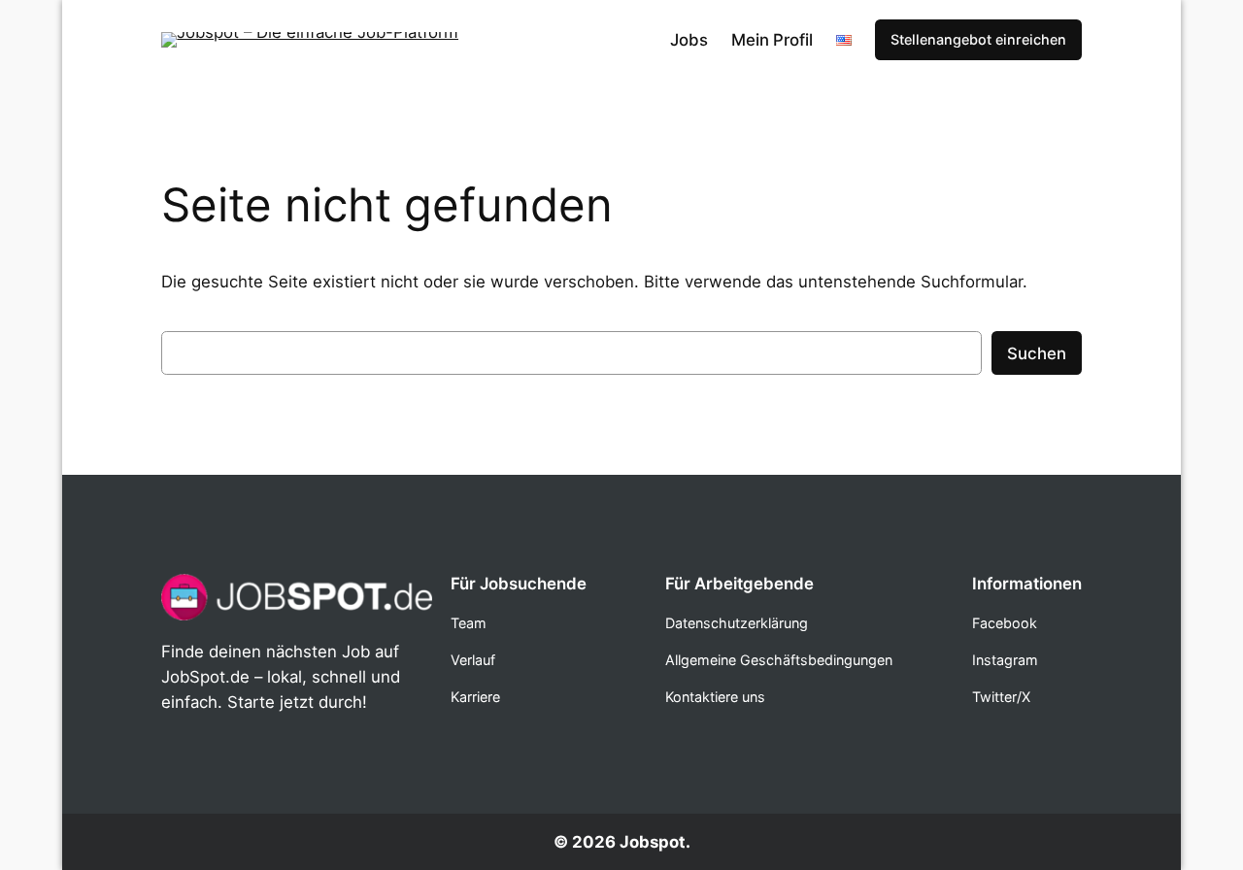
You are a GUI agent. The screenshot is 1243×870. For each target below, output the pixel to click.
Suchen (1036, 353)
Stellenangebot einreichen (978, 39)
